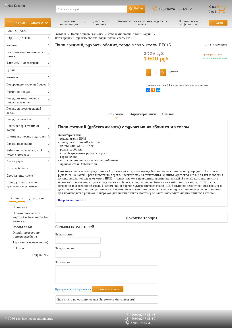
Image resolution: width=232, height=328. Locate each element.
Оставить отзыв (107, 289)
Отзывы (168, 114)
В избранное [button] (218, 44)
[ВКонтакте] (148, 90)
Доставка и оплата (101, 22)
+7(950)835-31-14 (143, 323)
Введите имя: (64, 234)
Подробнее (39, 255)
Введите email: (65, 248)
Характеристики (143, 114)
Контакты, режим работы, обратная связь (142, 22)
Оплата (17, 198)
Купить (173, 71)
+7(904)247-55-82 (143, 319)
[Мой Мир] (158, 90)
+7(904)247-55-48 (173, 9)
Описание (116, 114)
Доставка (36, 198)
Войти (219, 23)
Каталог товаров (28, 22)
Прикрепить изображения (73, 289)
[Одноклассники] (153, 90)
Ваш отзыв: (63, 262)
